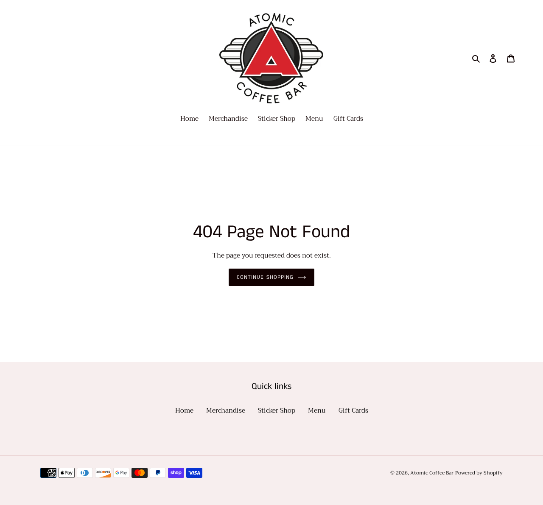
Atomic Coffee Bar (431, 473)
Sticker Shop (276, 410)
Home (184, 410)
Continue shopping (265, 277)
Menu (317, 410)
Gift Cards (353, 410)
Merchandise (225, 410)
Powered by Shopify (479, 473)
